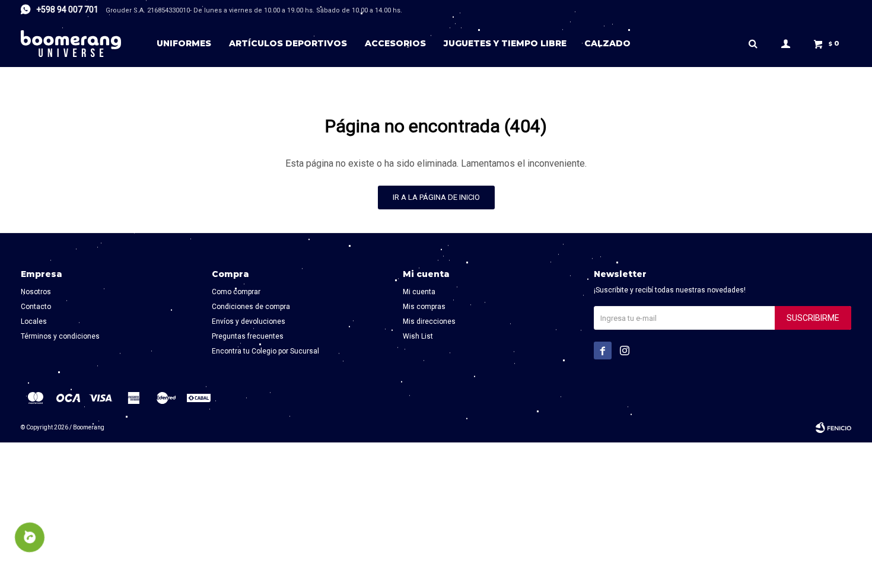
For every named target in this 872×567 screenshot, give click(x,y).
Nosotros (36, 292)
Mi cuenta (419, 292)
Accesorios (395, 43)
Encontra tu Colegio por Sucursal (265, 351)
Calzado (607, 43)
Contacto (36, 306)
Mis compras (424, 306)
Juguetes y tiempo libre (505, 43)
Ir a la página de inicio (436, 197)
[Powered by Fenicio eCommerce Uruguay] (833, 428)
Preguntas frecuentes (248, 336)
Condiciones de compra (251, 306)
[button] (753, 43)
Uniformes (184, 43)
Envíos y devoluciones (248, 321)
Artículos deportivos (288, 43)
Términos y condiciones (60, 336)
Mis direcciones (429, 321)
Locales (34, 321)
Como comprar (236, 292)
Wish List (418, 336)
